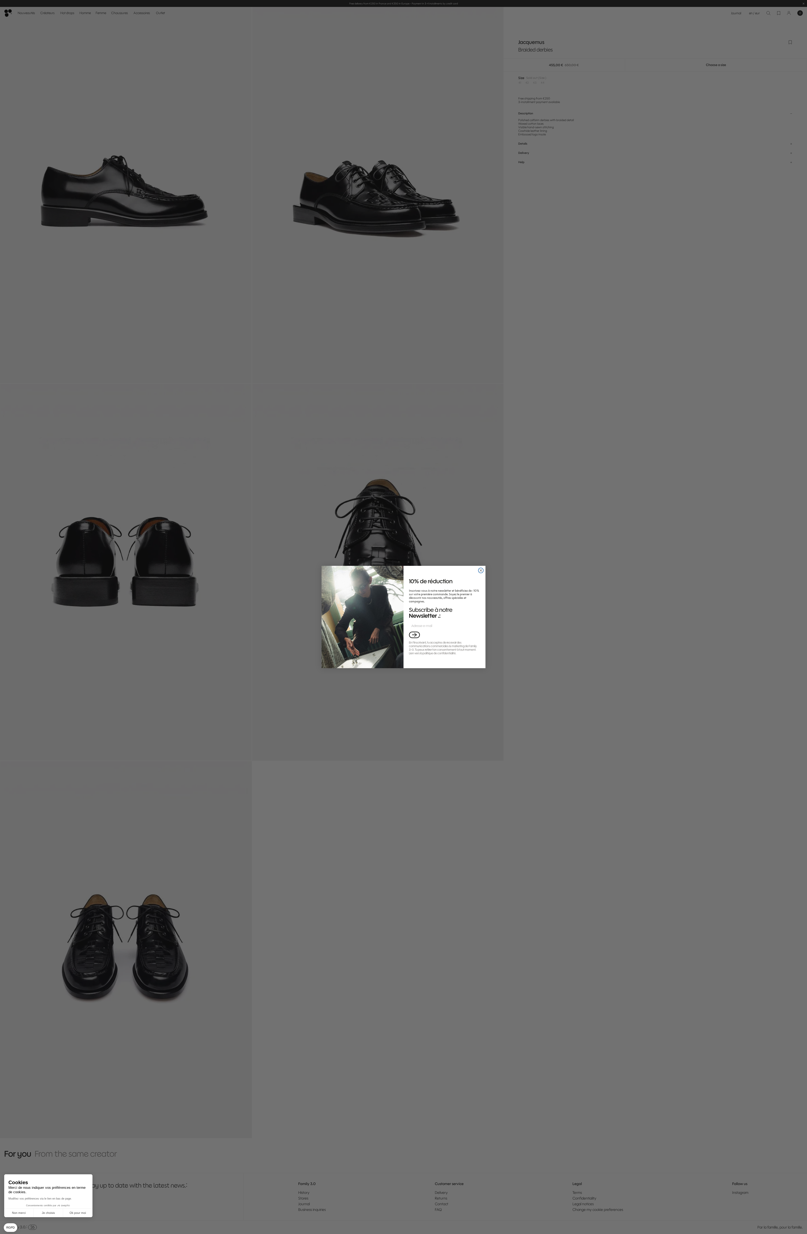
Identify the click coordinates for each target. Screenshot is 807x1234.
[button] (414, 635)
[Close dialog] (480, 570)
